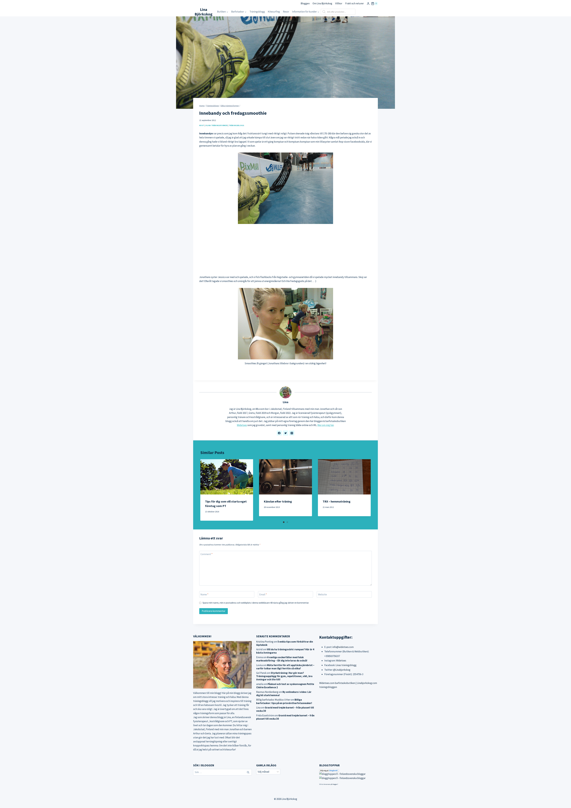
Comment (206, 554)
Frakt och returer (354, 3)
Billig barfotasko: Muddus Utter (273, 699)
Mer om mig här (325, 425)
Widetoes (242, 425)
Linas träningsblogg (346, 665)
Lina (285, 402)
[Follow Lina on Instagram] (291, 433)
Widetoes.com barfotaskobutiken (337, 683)
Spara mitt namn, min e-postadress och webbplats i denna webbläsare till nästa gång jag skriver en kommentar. (256, 602)
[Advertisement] (285, 249)
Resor (286, 11)
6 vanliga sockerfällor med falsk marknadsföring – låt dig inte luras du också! (281, 659)
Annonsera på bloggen (330, 784)
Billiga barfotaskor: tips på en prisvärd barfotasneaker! (284, 701)
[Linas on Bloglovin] (348, 770)
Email (263, 594)
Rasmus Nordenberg (267, 692)
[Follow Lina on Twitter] (285, 433)
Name (204, 594)
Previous (202, 490)
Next (368, 490)
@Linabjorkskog (341, 669)
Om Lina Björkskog (322, 3)
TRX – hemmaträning (336, 501)
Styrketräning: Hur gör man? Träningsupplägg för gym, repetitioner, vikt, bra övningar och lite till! (284, 676)
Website (322, 594)
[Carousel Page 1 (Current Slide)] (284, 522)
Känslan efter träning (278, 501)
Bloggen (305, 3)
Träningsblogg (257, 11)
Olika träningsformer (217, 125)
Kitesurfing (274, 11)
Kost (201, 125)
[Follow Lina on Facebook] (279, 433)
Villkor (338, 3)
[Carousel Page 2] (287, 522)
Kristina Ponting (264, 641)
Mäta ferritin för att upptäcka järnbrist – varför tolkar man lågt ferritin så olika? (285, 667)
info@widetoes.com (343, 647)
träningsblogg (200, 701)
